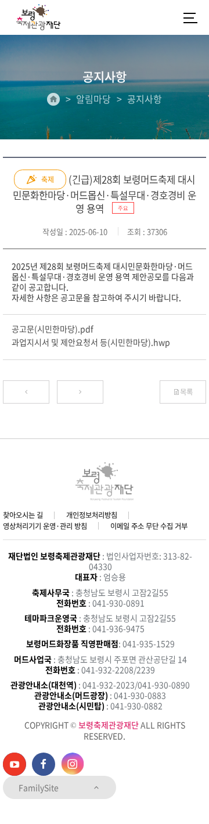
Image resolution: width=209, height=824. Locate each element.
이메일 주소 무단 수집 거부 (149, 526)
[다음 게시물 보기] (80, 392)
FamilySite (39, 787)
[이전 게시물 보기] (26, 392)
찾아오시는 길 (23, 515)
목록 (186, 392)
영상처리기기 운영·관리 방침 (45, 526)
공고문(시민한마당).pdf (52, 328)
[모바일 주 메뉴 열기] (190, 17)
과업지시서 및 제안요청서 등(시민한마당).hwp (91, 342)
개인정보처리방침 (91, 515)
